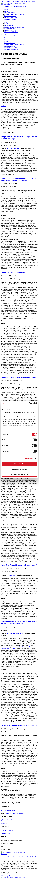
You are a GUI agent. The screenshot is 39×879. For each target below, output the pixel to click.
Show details (29, 458)
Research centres (5, 4)
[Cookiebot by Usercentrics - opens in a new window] (29, 403)
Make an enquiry (5, 833)
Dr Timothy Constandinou (15, 633)
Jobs (2, 857)
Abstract (3, 106)
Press (20, 857)
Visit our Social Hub (6, 819)
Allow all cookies (19, 464)
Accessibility (25, 857)
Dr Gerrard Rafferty (13, 148)
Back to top (4, 823)
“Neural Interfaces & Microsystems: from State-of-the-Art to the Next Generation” (19, 622)
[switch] (34, 440)
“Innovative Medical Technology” (13, 272)
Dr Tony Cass (11, 575)
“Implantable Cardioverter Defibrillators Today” (19, 377)
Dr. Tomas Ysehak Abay (8, 810)
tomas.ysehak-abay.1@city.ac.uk (14, 813)
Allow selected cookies (19, 469)
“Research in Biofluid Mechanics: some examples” (19, 725)
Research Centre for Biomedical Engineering (13, 6)
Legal (5, 857)
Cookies (32, 857)
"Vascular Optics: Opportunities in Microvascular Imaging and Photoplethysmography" (19, 179)
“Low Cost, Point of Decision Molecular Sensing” (19, 565)
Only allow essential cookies (19, 474)
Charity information (13, 857)
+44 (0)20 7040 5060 (7, 830)
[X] (2, 821)
